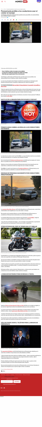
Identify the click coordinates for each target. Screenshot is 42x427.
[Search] (5, 1)
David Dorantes (4, 17)
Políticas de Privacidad (26, 374)
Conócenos (8, 374)
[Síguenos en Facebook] (1, 387)
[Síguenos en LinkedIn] (4, 387)
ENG (40, 2)
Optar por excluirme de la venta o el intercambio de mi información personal (10, 390)
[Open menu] (2, 1)
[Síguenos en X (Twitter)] (2, 387)
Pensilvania (8, 369)
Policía (12, 369)
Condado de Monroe (23, 168)
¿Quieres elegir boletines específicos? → (9, 384)
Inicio (2, 9)
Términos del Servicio (18, 374)
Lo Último (4, 9)
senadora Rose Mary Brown (8, 209)
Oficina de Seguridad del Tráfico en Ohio (14, 305)
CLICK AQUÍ (9, 96)
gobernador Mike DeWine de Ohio (20, 311)
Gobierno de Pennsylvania (17, 160)
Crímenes (5, 369)
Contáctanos (12, 374)
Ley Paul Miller (30, 217)
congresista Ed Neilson (7, 351)
